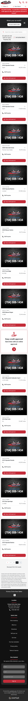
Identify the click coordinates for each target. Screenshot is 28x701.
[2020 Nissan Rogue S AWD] (14, 298)
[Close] (24, 22)
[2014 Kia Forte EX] (14, 405)
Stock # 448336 (5, 540)
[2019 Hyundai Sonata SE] (14, 446)
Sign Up (14, 681)
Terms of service (14, 650)
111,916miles (22, 380)
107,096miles (22, 191)
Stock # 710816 (5, 310)
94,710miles (22, 232)
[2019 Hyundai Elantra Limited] (14, 529)
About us (14, 625)
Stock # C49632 (5, 269)
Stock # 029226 (5, 376)
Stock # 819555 (5, 458)
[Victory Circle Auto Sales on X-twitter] (14, 595)
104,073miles (22, 544)
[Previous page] (7, 562)
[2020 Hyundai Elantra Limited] (14, 175)
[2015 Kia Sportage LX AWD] (14, 487)
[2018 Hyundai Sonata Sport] (14, 51)
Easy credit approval (10, 78)
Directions (14, 629)
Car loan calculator (14, 642)
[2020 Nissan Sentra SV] (14, 216)
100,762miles (22, 67)
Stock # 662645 (5, 63)
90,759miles (22, 150)
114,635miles (22, 108)
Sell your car (14, 633)
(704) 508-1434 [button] (15, 610)
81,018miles (22, 273)
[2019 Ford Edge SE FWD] (14, 257)
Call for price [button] (7, 72)
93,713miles (22, 503)
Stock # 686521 (5, 104)
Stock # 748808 (5, 499)
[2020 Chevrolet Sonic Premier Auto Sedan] (14, 134)
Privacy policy (14, 646)
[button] (20, 2)
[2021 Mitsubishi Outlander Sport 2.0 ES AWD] (14, 364)
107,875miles (22, 462)
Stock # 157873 (5, 417)
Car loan (14, 637)
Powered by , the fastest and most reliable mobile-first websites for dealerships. (14, 692)
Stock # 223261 (5, 228)
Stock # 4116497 (6, 145)
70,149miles (22, 314)
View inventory (14, 620)
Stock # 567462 (5, 187)
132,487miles (22, 421)
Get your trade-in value (14, 24)
